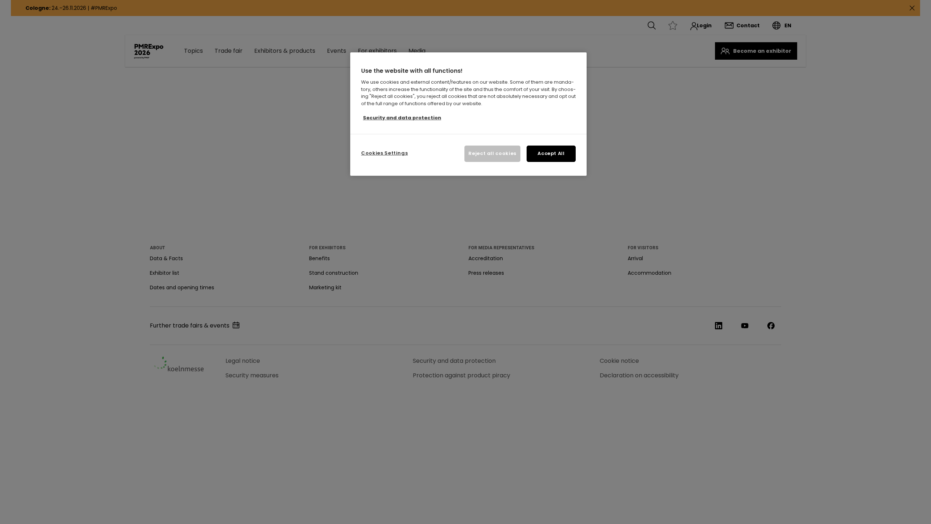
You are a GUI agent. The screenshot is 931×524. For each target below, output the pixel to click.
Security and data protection (402, 117)
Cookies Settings (384, 153)
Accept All (551, 153)
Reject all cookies (492, 153)
